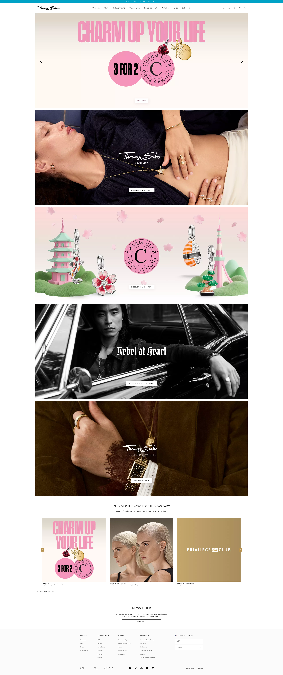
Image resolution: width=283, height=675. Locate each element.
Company (83, 640)
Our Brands (143, 647)
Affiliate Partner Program (147, 658)
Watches (165, 8)
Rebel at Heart (150, 8)
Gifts (176, 8)
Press (82, 647)
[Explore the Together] (141, 60)
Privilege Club (122, 650)
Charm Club (134, 8)
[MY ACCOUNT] (239, 8)
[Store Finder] (234, 8)
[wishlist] (229, 8)
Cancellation (101, 647)
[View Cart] (245, 8)
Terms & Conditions (83, 668)
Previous (40, 61)
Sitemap (200, 668)
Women (96, 8)
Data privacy (96, 668)
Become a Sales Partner (147, 640)
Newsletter (121, 654)
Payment (100, 650)
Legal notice (190, 668)
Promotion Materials (146, 650)
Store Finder (84, 650)
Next (242, 61)
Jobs (81, 643)
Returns (100, 643)
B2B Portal (143, 643)
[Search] (223, 8)
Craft (119, 647)
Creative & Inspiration (125, 643)
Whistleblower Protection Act (108, 668)
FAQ (99, 640)
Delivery (100, 654)
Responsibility (122, 640)
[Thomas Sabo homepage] (48, 8)
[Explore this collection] (141, 157)
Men (106, 8)
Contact (100, 658)
